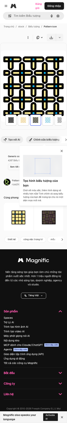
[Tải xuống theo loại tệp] (40, 37)
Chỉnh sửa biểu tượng (47, 139)
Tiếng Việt (33, 295)
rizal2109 (16, 184)
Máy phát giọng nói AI (17, 336)
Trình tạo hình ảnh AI (16, 326)
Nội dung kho (11, 340)
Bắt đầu (9, 373)
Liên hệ (9, 394)
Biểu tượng (34, 26)
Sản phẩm (11, 311)
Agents (15, 349)
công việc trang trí (33, 239)
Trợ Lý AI (9, 322)
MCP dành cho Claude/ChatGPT (31, 345)
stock (21, 26)
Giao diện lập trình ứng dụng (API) (24, 354)
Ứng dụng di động (14, 358)
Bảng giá (38, 6)
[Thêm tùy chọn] (28, 37)
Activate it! (50, 417)
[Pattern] (11, 120)
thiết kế (12, 239)
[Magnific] (33, 261)
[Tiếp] (62, 240)
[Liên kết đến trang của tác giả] (7, 183)
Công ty (9, 383)
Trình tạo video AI (14, 331)
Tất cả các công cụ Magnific (21, 363)
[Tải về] (51, 37)
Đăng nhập (54, 6)
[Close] (62, 417)
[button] (33, 296)
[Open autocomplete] (8, 16)
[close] (61, 151)
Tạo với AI (14, 139)
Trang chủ (9, 26)
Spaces (8, 317)
